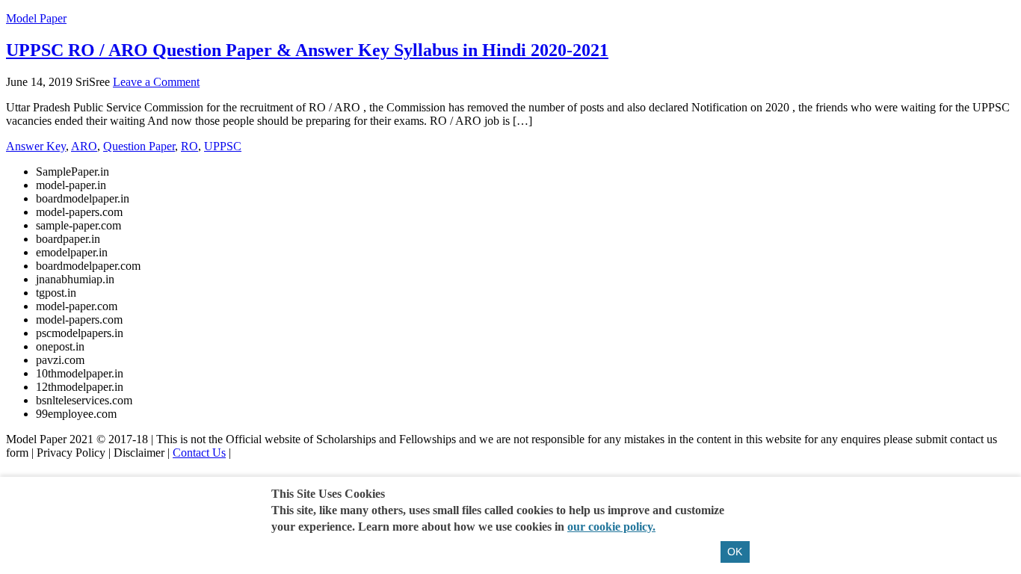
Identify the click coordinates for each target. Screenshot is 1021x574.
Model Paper (36, 18)
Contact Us (199, 452)
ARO (84, 146)
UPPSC (222, 146)
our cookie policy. (611, 526)
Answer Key (36, 146)
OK (734, 552)
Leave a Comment (156, 81)
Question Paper (139, 146)
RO (189, 146)
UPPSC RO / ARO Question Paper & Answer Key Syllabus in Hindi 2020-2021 (307, 50)
